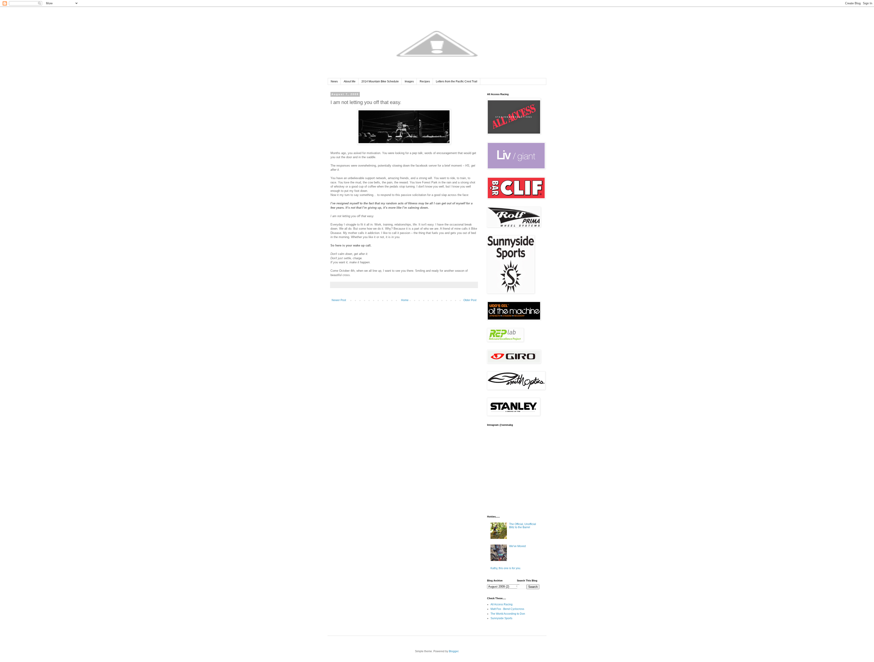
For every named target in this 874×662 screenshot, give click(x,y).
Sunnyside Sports (501, 618)
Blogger (453, 651)
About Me (350, 81)
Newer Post (339, 300)
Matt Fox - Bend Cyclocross (507, 609)
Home (405, 300)
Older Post (469, 300)
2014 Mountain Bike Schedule (380, 81)
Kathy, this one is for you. (505, 568)
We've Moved (517, 546)
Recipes (425, 81)
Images (409, 81)
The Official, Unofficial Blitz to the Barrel (522, 525)
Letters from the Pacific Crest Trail (456, 81)
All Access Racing (501, 604)
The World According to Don (507, 613)
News (334, 81)
